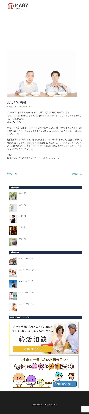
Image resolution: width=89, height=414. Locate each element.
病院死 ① (77, 174)
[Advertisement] (44, 31)
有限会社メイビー (25, 107)
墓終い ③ (12, 174)
